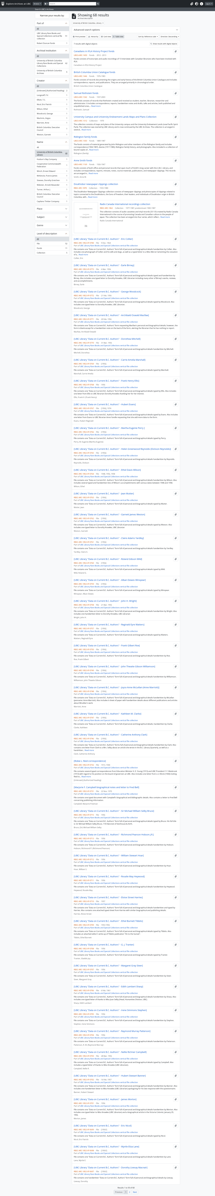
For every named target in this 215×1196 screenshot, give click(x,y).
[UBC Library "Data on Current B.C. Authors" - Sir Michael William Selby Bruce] (114, 811)
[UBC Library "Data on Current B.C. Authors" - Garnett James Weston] (109, 514)
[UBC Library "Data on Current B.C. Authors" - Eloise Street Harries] (108, 897)
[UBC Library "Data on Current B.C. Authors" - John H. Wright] (105, 601)
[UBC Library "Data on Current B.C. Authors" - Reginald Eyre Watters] (109, 624)
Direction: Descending (169, 37)
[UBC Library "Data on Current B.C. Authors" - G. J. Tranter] (104, 944)
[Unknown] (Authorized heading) (52, 91)
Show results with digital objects (164, 44)
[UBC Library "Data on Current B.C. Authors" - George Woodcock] (107, 291)
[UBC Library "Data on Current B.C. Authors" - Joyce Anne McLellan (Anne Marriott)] (116, 687)
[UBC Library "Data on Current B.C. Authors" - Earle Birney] (104, 265)
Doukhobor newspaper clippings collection (96, 184)
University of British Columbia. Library (52, 153)
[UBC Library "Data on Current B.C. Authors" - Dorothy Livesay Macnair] (110, 1167)
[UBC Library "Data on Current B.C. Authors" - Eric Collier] (103, 239)
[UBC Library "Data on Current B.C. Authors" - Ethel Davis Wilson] (107, 470)
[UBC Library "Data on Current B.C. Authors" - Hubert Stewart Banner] (110, 1075)
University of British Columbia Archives (52, 71)
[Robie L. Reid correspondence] (90, 761)
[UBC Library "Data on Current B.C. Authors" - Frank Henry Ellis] (106, 380)
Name (40, 141)
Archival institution (46, 50)
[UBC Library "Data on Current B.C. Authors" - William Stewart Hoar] (109, 855)
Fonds (52, 249)
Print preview (80, 37)
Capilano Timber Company (52, 202)
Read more (96, 106)
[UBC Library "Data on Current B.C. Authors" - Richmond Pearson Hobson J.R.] (114, 834)
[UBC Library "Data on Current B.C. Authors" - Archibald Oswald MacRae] (111, 315)
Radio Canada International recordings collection (125, 204)
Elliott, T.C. (52, 100)
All (38, 28)
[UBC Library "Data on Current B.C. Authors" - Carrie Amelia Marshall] (109, 359)
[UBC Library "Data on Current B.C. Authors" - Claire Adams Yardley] (109, 538)
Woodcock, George (52, 114)
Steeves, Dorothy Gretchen (52, 181)
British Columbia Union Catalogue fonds (94, 72)
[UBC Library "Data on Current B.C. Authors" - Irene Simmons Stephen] (110, 1010)
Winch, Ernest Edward (52, 171)
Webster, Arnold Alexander (52, 185)
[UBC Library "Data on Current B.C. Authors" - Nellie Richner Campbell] (110, 1052)
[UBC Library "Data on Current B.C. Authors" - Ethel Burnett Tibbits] (108, 921)
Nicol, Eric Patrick (52, 105)
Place (39, 208)
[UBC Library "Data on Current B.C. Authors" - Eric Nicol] (103, 1125)
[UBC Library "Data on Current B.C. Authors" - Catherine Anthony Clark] (110, 734)
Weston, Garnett (52, 135)
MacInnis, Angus (52, 119)
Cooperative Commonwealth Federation (52, 165)
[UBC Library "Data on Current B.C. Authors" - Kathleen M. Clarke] (107, 713)
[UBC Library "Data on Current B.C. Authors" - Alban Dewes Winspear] (110, 580)
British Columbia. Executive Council (52, 128)
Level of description (47, 233)
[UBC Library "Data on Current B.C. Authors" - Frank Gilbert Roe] (107, 645)
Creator (41, 80)
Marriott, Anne (52, 123)
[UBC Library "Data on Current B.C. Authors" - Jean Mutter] (104, 493)
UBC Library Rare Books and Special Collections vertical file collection (52, 36)
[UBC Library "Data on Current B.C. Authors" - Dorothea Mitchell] (107, 339)
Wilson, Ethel (52, 109)
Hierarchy (94, 37)
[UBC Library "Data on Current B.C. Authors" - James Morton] (105, 1099)
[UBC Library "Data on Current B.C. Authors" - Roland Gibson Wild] (108, 559)
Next (135, 1192)
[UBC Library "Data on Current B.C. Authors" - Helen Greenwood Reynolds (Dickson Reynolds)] (122, 449)
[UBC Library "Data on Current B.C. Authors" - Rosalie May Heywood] (109, 876)
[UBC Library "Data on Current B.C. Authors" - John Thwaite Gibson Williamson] (114, 666)
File (52, 244)
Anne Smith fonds (83, 160)
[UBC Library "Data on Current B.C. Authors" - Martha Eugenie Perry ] (109, 428)
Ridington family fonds (85, 137)
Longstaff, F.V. (52, 96)
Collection (52, 253)
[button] (191, 3)
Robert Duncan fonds (52, 43)
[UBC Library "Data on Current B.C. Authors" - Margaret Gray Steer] (108, 965)
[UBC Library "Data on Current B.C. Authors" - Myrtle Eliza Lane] (106, 1146)
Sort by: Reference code (147, 37)
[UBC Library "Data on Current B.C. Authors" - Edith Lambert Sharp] (108, 986)
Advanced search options (87, 29)
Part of (40, 23)
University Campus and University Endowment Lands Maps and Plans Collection (115, 116)
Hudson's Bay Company (52, 160)
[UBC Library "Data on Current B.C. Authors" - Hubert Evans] (105, 404)
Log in (208, 4)
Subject (40, 217)
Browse (37, 4)
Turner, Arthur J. (52, 190)
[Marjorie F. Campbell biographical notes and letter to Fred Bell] (106, 787)
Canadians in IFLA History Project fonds (94, 51)
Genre (40, 225)
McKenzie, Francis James (52, 176)
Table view (119, 37)
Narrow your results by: (52, 15)
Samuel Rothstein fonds (86, 93)
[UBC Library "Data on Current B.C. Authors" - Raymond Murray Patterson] (112, 1031)
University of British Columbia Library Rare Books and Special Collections (52, 63)
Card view (107, 37)
